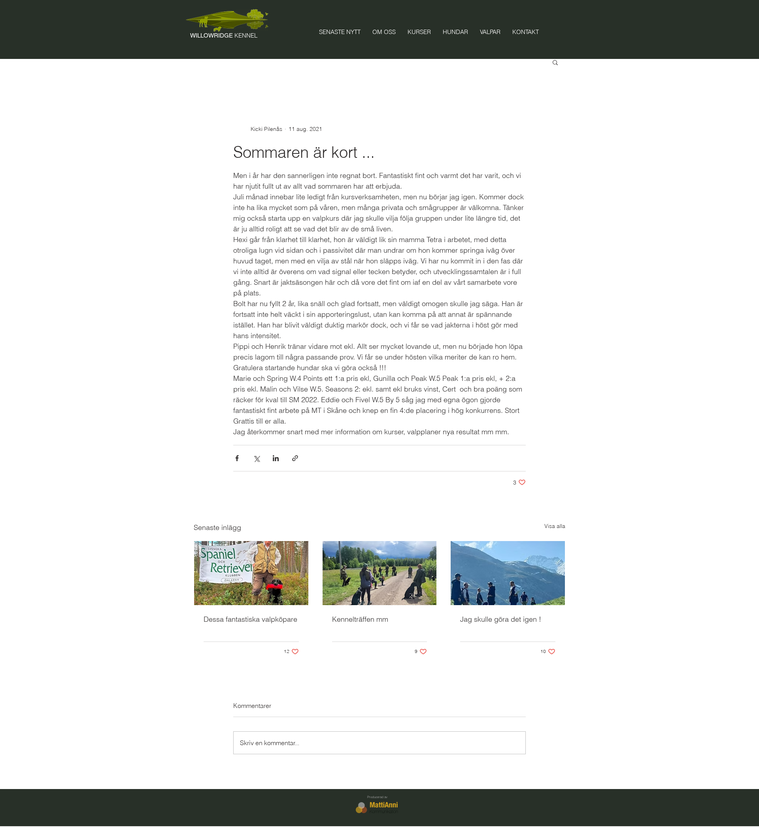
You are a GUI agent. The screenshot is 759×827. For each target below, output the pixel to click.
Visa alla (554, 526)
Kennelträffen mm (360, 619)
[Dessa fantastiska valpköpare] (251, 573)
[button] (555, 62)
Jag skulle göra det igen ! (500, 619)
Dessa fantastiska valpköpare (250, 619)
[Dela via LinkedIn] (275, 458)
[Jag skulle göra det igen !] (508, 573)
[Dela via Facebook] (237, 458)
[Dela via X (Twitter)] (256, 458)
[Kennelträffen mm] (380, 573)
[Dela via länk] (295, 458)
